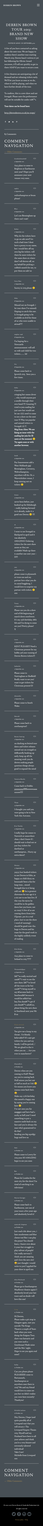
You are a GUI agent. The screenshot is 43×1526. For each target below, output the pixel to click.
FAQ (26, 1520)
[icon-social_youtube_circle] (29, 1514)
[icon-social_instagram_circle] (24, 1514)
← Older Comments (13, 152)
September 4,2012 (29, 43)
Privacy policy (19, 1520)
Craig (16, 1309)
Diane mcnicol (19, 1024)
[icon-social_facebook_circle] (19, 1514)
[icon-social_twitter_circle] (14, 1514)
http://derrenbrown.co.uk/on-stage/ (19, 113)
